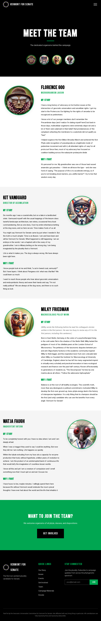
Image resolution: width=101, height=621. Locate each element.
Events (41, 578)
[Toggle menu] (95, 4)
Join (93, 582)
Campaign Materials (46, 591)
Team (40, 587)
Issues (40, 574)
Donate (41, 595)
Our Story (42, 570)
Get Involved (50, 533)
